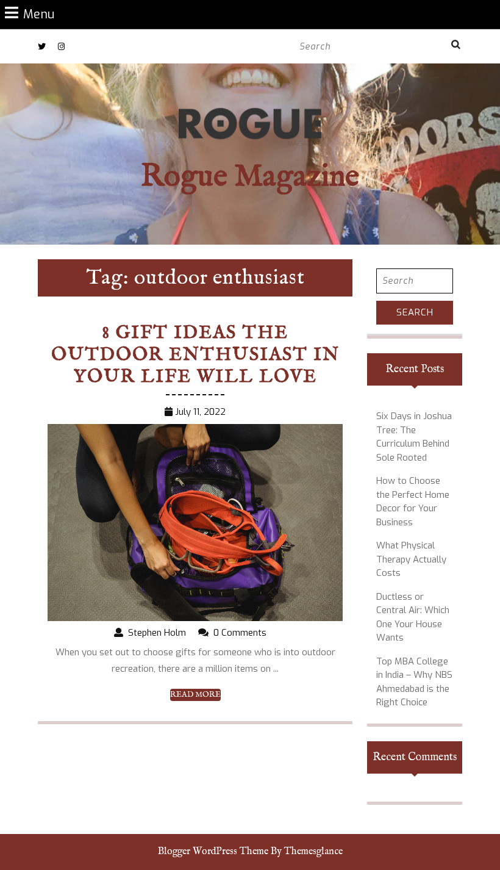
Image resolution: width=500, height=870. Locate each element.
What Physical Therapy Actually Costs (411, 559)
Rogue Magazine (250, 177)
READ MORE (195, 695)
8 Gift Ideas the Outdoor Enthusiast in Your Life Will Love (195, 355)
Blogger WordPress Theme (213, 852)
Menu (38, 14)
